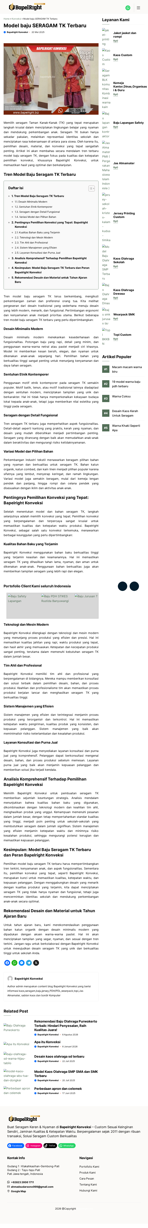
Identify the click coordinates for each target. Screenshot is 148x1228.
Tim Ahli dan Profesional (34, 242)
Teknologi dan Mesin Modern (36, 237)
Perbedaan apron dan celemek (58, 1089)
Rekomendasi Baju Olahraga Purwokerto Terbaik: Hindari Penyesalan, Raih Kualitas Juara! (65, 1025)
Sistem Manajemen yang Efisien (38, 247)
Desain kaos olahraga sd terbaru (59, 1056)
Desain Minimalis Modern (32, 201)
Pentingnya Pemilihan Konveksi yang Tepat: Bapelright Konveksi (51, 224)
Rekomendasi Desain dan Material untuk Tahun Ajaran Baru (51, 280)
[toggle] (138, 7)
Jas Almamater (124, 163)
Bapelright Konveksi (17, 32)
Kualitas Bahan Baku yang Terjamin (39, 232)
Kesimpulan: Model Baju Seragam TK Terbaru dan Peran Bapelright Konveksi (52, 270)
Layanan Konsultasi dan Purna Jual (40, 252)
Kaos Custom (122, 55)
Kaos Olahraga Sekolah (123, 260)
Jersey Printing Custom (124, 215)
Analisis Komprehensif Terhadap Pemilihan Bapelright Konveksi (51, 260)
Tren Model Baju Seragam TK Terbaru (39, 196)
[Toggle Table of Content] (90, 188)
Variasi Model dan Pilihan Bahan (37, 216)
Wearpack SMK (124, 314)
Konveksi (16, 18)
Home (7, 18)
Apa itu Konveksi (47, 1042)
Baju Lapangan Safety (128, 122)
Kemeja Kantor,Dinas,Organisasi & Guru (130, 86)
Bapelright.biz (85, 1208)
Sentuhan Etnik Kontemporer (35, 206)
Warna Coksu (121, 396)
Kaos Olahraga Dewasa (123, 291)
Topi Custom (122, 334)
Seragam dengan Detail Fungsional (39, 211)
